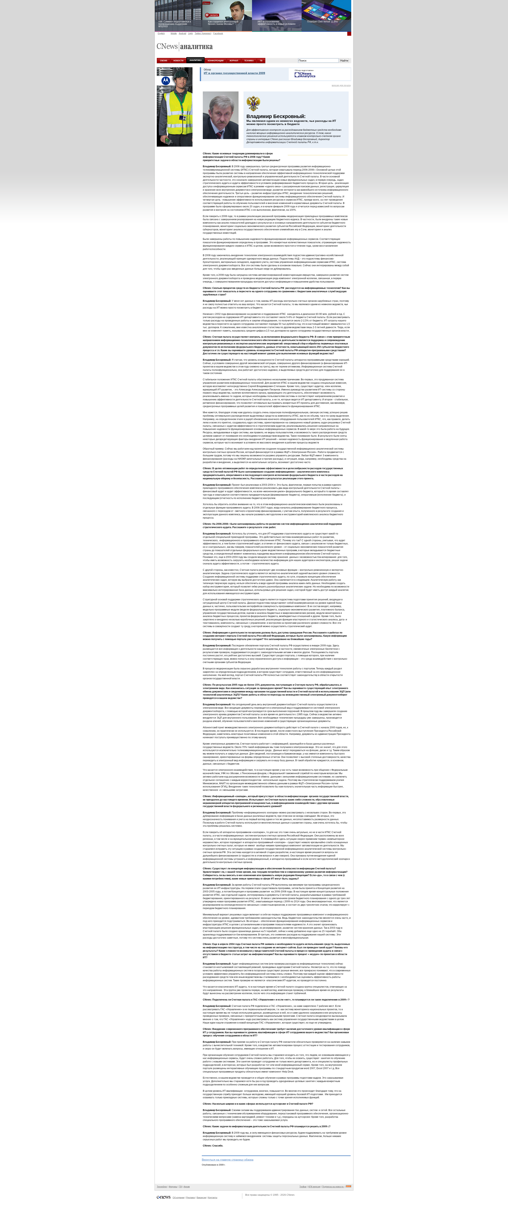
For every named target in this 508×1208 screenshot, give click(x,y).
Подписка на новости (333, 1186)
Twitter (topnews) (203, 33)
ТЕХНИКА (249, 61)
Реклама (190, 1197)
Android (182, 33)
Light (190, 33)
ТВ (261, 61)
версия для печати (341, 85)
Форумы (173, 1186)
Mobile (174, 33)
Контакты (212, 1197)
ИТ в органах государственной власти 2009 (234, 73)
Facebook (218, 33)
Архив (187, 1186)
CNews (290, 1195)
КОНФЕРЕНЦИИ (215, 61)
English (161, 33)
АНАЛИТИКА (196, 60)
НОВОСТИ (178, 61)
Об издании (178, 1197)
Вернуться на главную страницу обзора (227, 1159)
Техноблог (162, 1186)
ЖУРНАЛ (234, 61)
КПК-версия (314, 1186)
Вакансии (201, 1197)
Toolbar (303, 1186)
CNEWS (163, 61)
